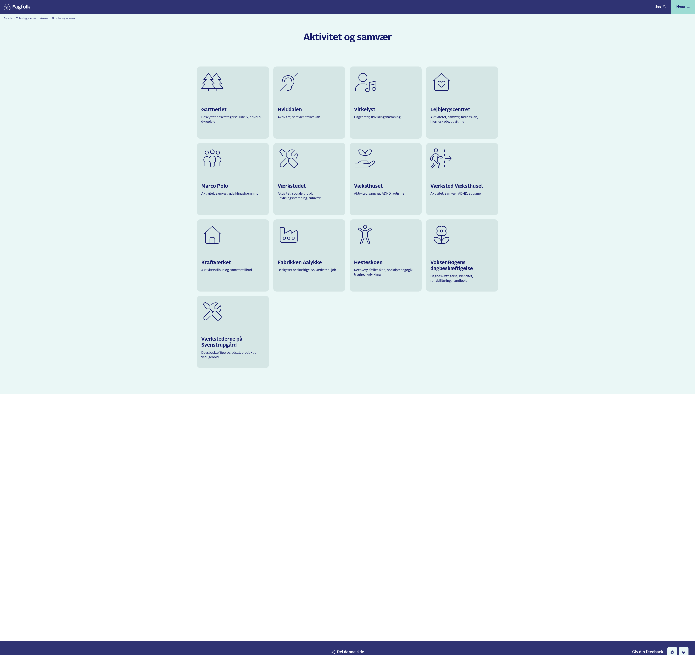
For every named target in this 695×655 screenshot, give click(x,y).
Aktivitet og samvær (63, 18)
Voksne (44, 18)
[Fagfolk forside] (17, 7)
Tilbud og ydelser (26, 18)
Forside (8, 18)
